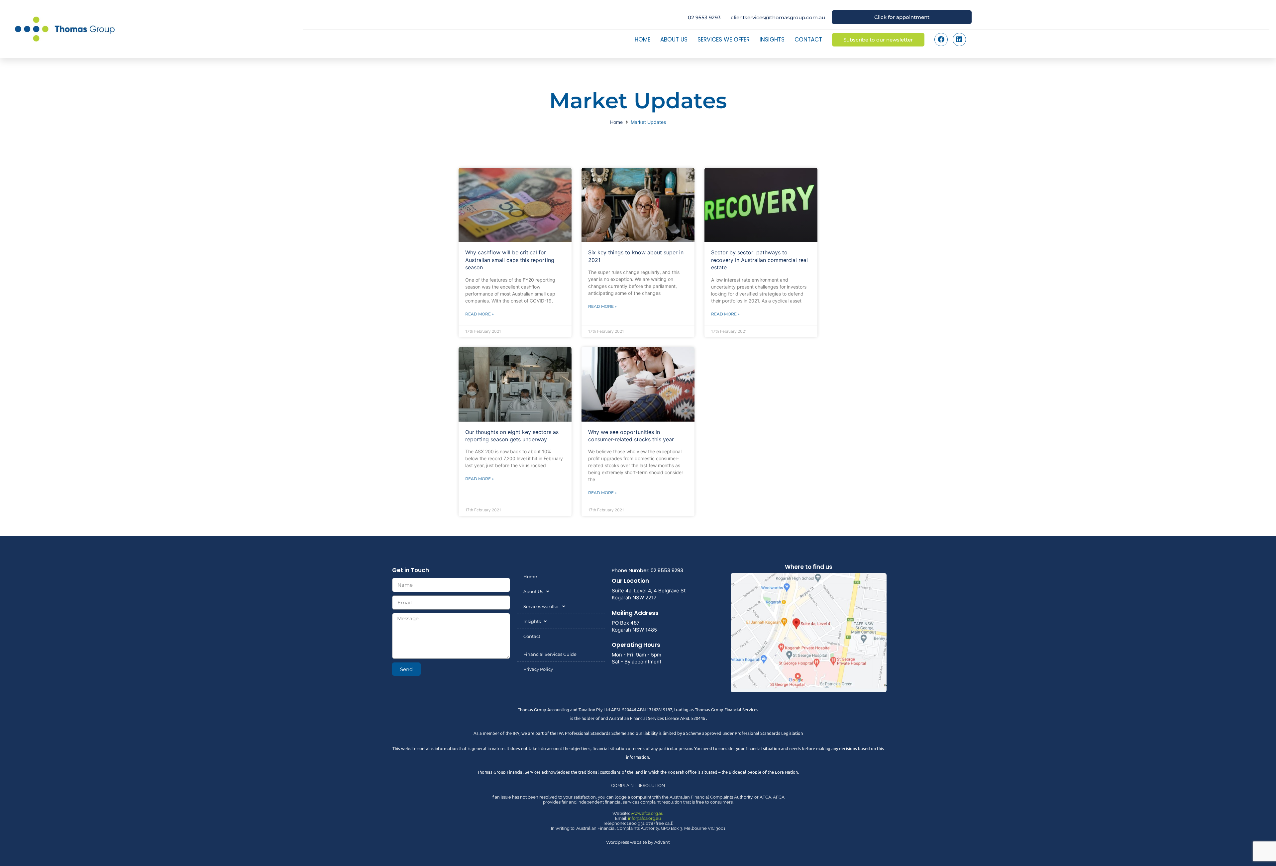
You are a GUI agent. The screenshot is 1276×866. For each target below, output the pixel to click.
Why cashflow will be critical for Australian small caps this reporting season (509, 260)
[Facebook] (941, 39)
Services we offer (723, 39)
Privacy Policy (538, 669)
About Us (674, 39)
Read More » (479, 313)
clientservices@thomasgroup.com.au (778, 17)
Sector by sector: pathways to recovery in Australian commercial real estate (759, 260)
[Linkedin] (959, 39)
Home (642, 39)
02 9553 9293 (704, 17)
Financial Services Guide (550, 654)
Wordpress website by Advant (638, 842)
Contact (808, 39)
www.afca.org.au (647, 813)
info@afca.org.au (644, 818)
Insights (772, 39)
